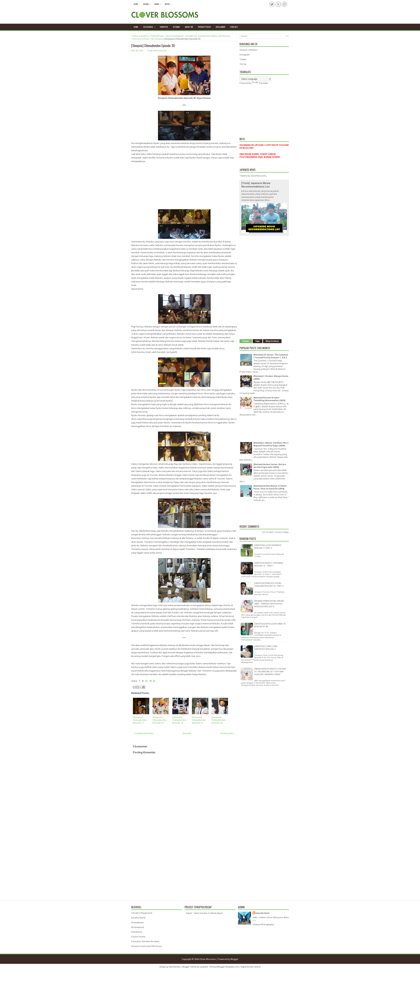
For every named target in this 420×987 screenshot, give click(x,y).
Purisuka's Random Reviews (145, 941)
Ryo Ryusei (224, 35)
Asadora (144, 35)
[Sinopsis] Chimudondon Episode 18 (219, 720)
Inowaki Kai (191, 35)
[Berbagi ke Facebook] (143, 687)
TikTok (243, 64)
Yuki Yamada (156, 38)
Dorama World (138, 917)
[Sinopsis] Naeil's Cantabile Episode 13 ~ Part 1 (268, 564)
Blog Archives (272, 341)
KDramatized (137, 927)
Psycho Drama (138, 936)
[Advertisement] (184, 186)
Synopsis (164, 26)
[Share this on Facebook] (139, 680)
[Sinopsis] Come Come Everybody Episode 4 (265, 647)
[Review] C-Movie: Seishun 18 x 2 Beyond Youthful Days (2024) (270, 444)
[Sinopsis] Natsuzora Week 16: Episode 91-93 (270, 625)
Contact (234, 26)
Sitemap (176, 26)
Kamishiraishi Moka (207, 35)
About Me (189, 26)
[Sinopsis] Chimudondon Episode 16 (179, 720)
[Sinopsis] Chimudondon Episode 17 (140, 720)
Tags (257, 341)
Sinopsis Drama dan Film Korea (146, 946)
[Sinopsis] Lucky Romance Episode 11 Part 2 (267, 546)
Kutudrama (136, 931)
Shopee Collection (249, 49)
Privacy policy (204, 26)
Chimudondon (157, 35)
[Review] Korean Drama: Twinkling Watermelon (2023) (269, 399)
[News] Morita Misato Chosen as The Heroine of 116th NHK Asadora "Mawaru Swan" (270, 671)
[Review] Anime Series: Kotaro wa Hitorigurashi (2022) (269, 466)
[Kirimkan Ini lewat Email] (134, 687)
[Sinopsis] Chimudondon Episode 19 (160, 720)
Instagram (245, 54)
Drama (146, 3)
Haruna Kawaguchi (175, 35)
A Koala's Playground (141, 912)
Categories (149, 26)
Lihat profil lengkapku (263, 924)
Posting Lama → (228, 733)
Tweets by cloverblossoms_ (253, 175)
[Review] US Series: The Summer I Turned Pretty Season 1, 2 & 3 (270, 356)
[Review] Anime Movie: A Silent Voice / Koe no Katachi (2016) (270, 487)
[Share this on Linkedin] (154, 680)
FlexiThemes (174, 966)
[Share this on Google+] (147, 680)
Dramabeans (137, 922)
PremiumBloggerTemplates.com (224, 966)
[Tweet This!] (143, 680)
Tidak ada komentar (157, 50)
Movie (168, 3)
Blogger (234, 959)
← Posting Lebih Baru (143, 733)
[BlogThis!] (137, 687)
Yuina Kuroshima (140, 38)
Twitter (243, 59)
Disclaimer (220, 26)
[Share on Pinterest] (150, 680)
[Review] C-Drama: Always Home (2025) (270, 377)
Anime (157, 3)
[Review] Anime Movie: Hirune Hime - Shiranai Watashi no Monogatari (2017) (269, 603)
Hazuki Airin (262, 913)
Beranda (187, 733)
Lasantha (204, 966)
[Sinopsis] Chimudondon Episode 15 (199, 720)
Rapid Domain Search (251, 966)
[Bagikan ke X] (140, 687)
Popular (245, 341)
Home (136, 4)
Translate (263, 83)
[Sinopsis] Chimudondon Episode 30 (153, 45)
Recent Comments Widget (279, 532)
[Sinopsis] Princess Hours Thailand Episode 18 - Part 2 (269, 584)
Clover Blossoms (207, 959)
